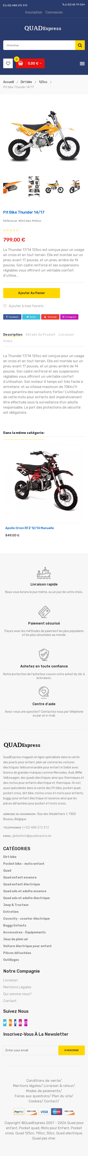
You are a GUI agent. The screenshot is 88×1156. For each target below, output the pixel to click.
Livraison (10, 980)
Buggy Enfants (14, 925)
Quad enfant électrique (21, 884)
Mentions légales (27, 1086)
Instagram (70, 317)
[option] (44, 135)
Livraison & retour (58, 1086)
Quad (7, 870)
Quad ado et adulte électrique (26, 898)
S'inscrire (71, 1050)
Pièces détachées (17, 953)
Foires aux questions (32, 1096)
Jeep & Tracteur (16, 905)
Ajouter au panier (31, 293)
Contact (9, 1001)
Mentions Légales (17, 987)
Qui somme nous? (17, 994)
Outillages (11, 960)
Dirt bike (9, 857)
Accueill (8, 82)
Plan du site (62, 1096)
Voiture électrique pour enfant (27, 946)
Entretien (11, 912)
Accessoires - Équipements (24, 932)
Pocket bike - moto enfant (23, 864)
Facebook (13, 317)
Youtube (52, 317)
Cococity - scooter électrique (26, 919)
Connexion (54, 12)
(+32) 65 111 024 (75, 4)
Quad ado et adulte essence (24, 891)
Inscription (33, 12)
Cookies (35, 1101)
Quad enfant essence (20, 877)
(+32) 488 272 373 (16, 5)
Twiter (33, 317)
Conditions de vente (43, 1081)
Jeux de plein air (15, 939)
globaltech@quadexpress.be (31, 836)
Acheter (18, 536)
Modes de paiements (43, 1091)
